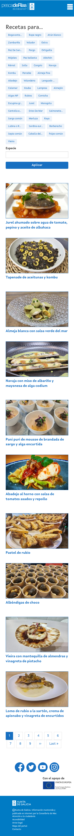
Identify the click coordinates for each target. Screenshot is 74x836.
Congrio (38, 65)
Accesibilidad (18, 820)
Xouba (27, 88)
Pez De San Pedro (16, 50)
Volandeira (29, 81)
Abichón (47, 58)
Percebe (26, 73)
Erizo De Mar (36, 111)
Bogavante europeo (16, 35)
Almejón (58, 88)
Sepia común (15, 134)
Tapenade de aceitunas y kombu (32, 277)
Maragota (46, 103)
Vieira (11, 141)
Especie (11, 148)
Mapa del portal (19, 826)
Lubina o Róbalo (16, 126)
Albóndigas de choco (22, 602)
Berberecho (55, 126)
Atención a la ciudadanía (23, 817)
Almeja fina (44, 73)
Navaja (52, 65)
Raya (47, 118)
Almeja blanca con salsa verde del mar (37, 331)
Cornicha (43, 96)
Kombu (12, 73)
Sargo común (15, 118)
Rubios (28, 96)
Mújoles (12, 58)
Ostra (44, 42)
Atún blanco (54, 35)
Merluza (33, 118)
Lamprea (42, 88)
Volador (31, 42)
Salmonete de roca (57, 111)
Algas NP (13, 96)
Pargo (32, 50)
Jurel (31, 103)
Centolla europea (16, 111)
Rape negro (35, 35)
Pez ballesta (30, 58)
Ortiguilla (47, 50)
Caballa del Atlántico (36, 134)
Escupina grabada (16, 103)
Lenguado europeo (50, 81)
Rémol (11, 65)
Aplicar (37, 165)
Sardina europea (37, 126)
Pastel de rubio (18, 553)
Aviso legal (17, 823)
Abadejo (12, 81)
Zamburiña (14, 42)
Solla (24, 65)
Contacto (16, 829)
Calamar (12, 88)
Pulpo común (56, 134)
